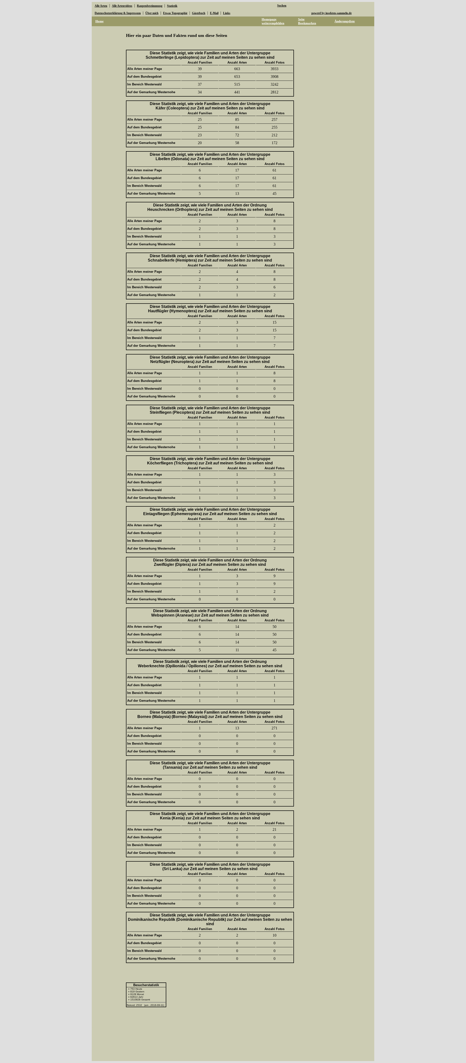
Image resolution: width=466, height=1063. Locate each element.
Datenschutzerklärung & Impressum (118, 13)
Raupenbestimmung (149, 6)
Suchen (281, 5)
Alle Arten (101, 6)
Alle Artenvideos (122, 6)
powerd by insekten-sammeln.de (331, 13)
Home (99, 21)
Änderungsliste (344, 21)
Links (226, 13)
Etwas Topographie (175, 13)
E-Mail (214, 13)
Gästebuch (198, 13)
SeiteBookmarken (307, 21)
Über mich (151, 13)
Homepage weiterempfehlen (273, 21)
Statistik (172, 6)
